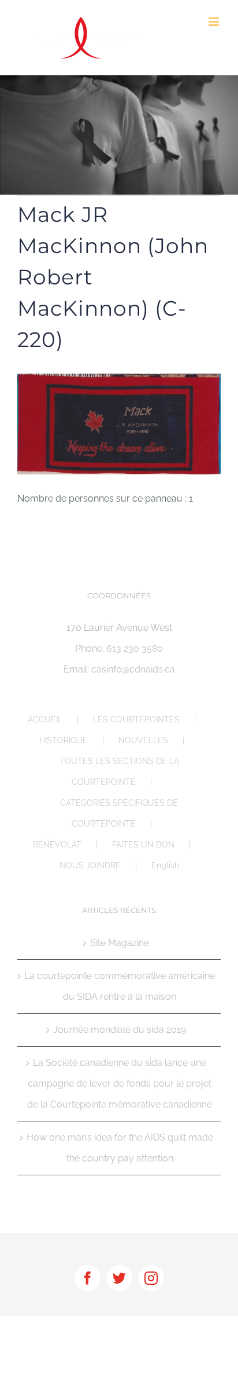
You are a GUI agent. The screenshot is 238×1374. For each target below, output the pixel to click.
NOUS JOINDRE (90, 865)
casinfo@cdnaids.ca (133, 669)
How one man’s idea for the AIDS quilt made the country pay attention (120, 1148)
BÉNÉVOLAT (57, 844)
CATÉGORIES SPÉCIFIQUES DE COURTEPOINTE (119, 813)
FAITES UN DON (143, 844)
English (165, 865)
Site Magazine (119, 942)
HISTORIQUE (63, 740)
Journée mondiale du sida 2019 (119, 1029)
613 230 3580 (134, 648)
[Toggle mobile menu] (215, 22)
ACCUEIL (45, 719)
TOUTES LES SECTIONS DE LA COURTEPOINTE (119, 772)
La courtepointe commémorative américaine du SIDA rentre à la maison (119, 986)
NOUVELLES (143, 740)
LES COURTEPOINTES (136, 719)
